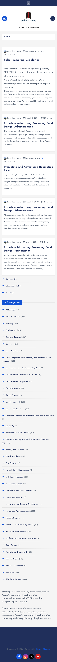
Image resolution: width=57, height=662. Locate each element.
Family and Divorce (15, 450)
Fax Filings (11, 463)
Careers (9, 344)
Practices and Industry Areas (19, 525)
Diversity (10, 426)
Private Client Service (16, 532)
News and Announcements (18, 511)
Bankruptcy (11, 330)
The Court (10, 573)
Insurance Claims (14, 484)
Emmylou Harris (14, 51)
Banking (9, 324)
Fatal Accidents (13, 456)
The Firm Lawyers (14, 579)
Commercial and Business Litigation (23, 368)
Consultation (12, 388)
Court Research (13, 402)
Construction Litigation (17, 382)
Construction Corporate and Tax (21, 375)
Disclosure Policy (13, 286)
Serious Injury (12, 559)
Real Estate (11, 545)
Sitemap (10, 293)
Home (7, 37)
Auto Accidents (13, 317)
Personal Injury (13, 518)
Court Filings (12, 395)
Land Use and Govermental (19, 491)
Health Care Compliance (17, 470)
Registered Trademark (16, 552)
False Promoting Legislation (22, 60)
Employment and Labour (17, 433)
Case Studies (12, 351)
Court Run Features (15, 409)
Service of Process (14, 566)
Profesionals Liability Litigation (21, 538)
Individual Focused (14, 477)
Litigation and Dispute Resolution (22, 504)
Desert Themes (43, 649)
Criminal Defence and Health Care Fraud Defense (30, 416)
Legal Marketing (14, 497)
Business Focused (14, 337)
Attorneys (10, 310)
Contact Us (11, 279)
